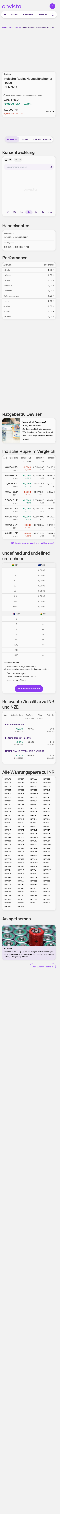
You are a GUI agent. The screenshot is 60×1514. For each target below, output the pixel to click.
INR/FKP (46, 808)
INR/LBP (46, 841)
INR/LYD (7, 844)
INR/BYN (20, 906)
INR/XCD (46, 863)
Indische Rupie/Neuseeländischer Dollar (38, 27)
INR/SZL (33, 888)
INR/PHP (20, 870)
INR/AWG (47, 783)
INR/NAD (33, 855)
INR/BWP (34, 793)
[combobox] (29, 167)
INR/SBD (33, 874)
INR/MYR (7, 848)
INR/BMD (47, 790)
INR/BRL (46, 793)
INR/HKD (20, 819)
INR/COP (33, 834)
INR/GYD (33, 815)
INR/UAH (20, 899)
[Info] (8, 159)
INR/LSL (33, 841)
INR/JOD (33, 826)
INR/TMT (46, 895)
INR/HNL (7, 819)
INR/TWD (8, 859)
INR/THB (20, 892)
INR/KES (20, 834)
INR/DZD (46, 779)
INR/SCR (7, 881)
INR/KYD (46, 826)
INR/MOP (20, 844)
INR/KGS (7, 841)
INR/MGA (34, 844)
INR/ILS (33, 823)
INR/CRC (7, 804)
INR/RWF (47, 870)
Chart (25, 139)
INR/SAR (7, 877)
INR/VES (46, 903)
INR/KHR (7, 830)
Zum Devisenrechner (29, 688)
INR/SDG (46, 884)
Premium (42, 14)
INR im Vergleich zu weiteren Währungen (32, 543)
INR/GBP (7, 797)
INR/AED (33, 804)
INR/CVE (33, 830)
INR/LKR (7, 884)
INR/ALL (33, 779)
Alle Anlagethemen (43, 966)
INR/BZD (33, 790)
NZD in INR (50, 111)
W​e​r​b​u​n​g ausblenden (39, 48)
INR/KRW (8, 888)
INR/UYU (46, 899)
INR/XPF (20, 801)
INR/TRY (33, 895)
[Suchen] (51, 167)
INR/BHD (46, 786)
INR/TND (20, 895)
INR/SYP (46, 888)
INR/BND (20, 797)
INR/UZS (7, 903)
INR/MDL (46, 852)
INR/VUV (33, 903)
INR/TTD (46, 892)
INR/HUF (33, 899)
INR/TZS (7, 892)
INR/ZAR (33, 884)
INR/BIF (46, 797)
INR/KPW (8, 863)
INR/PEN (7, 870)
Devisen (18, 27)
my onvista (28, 14)
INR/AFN (7, 779)
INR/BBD (20, 790)
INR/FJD (7, 812)
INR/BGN (33, 797)
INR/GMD (21, 812)
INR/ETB (7, 786)
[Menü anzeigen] (5, 14)
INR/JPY (7, 826)
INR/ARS (20, 783)
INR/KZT (46, 830)
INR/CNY (46, 801)
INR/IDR (33, 819)
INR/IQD (46, 819)
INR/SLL (20, 881)
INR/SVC (20, 808)
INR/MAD (34, 848)
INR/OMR (34, 863)
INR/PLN (33, 870)
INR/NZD (20, 859)
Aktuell (14, 14)
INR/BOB (20, 793)
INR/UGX (7, 899)
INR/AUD (20, 786)
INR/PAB (20, 866)
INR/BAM (7, 837)
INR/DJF (46, 804)
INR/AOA (7, 783)
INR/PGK (33, 866)
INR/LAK (20, 841)
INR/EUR (33, 808)
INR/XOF (7, 801)
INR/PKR (7, 866)
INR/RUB (20, 874)
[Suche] (53, 14)
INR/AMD (33, 783)
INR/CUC (20, 837)
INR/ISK (20, 823)
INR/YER (20, 826)
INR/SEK (20, 877)
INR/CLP (33, 801)
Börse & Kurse (7, 27)
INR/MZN (20, 852)
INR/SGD (33, 881)
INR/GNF (20, 815)
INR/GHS (33, 812)
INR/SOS (46, 881)
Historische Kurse (42, 139)
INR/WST (46, 874)
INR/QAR (7, 834)
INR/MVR (20, 848)
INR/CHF (33, 877)
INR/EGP (20, 779)
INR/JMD (46, 823)
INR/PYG (46, 866)
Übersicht (12, 139)
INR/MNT (7, 855)
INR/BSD (33, 786)
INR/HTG (46, 815)
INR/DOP (7, 808)
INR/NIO (33, 859)
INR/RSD (46, 877)
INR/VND (7, 906)
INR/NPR (46, 855)
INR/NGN (47, 859)
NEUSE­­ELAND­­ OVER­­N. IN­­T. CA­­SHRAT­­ (24, 751)
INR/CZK (7, 895)
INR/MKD (7, 852)
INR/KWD (34, 837)
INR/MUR (46, 848)
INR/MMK (21, 855)
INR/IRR (7, 823)
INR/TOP (33, 892)
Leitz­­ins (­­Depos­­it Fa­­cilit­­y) (18, 737)
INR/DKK (20, 804)
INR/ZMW (47, 837)
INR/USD (20, 903)
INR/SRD (20, 888)
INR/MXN (33, 852)
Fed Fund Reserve (14, 724)
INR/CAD (20, 830)
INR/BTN (7, 793)
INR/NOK (20, 863)
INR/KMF (46, 834)
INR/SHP (20, 884)
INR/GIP (46, 812)
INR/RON (7, 874)
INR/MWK (47, 844)
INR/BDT (7, 790)
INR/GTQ (7, 815)
